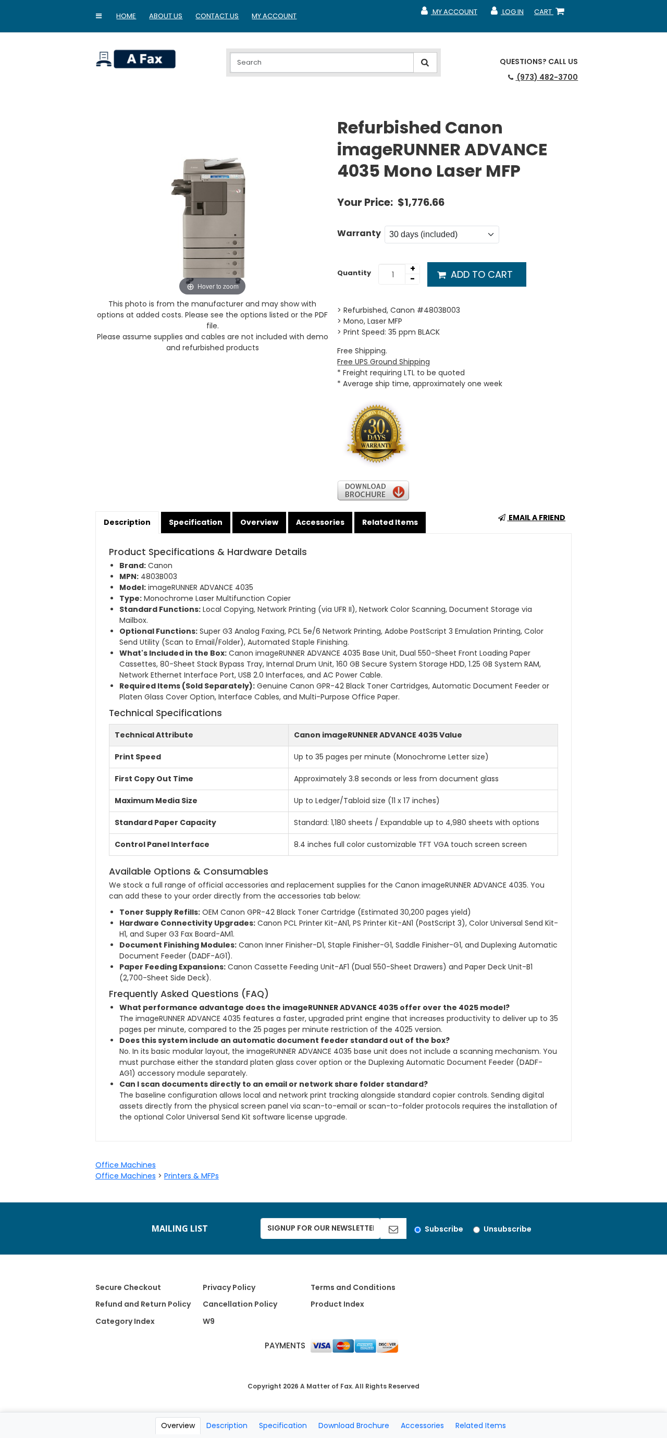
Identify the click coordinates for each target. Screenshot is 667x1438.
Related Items (390, 522)
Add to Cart (480, 274)
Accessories (320, 522)
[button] (98, 16)
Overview (259, 522)
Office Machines (125, 1165)
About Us (165, 16)
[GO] (393, 1228)
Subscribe (444, 1229)
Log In (506, 14)
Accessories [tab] (422, 1425)
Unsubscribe (508, 1229)
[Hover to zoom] (212, 207)
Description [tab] (227, 1425)
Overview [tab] (178, 1425)
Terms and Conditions (353, 1287)
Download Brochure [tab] (353, 1425)
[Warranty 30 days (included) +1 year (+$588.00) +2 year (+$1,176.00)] (442, 234)
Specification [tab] (283, 1425)
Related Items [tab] (480, 1425)
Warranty (359, 233)
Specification (196, 522)
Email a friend (536, 517)
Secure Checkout (128, 1287)
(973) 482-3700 (546, 77)
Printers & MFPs (191, 1176)
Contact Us (217, 16)
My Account (274, 16)
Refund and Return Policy (143, 1304)
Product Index (337, 1304)
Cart (551, 14)
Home (126, 16)
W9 (209, 1321)
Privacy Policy (229, 1287)
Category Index (125, 1321)
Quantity (354, 273)
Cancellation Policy (240, 1304)
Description (127, 522)
